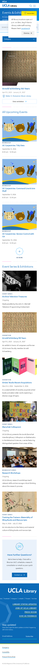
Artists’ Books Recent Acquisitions (17, 382)
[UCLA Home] (4, 1)
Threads (27, 598)
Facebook (7, 598)
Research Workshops (11, 473)
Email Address (7, 636)
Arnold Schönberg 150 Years (14, 338)
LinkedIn (21, 598)
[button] (9, 5)
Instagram (14, 598)
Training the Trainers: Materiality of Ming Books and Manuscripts (17, 518)
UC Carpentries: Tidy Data (13, 145)
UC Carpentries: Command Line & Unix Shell (18, 189)
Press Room (31, 612)
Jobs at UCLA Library (26, 608)
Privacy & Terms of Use (8, 656)
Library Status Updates (25, 604)
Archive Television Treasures (14, 296)
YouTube (34, 598)
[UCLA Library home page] (9, 5)
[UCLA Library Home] (22, 591)
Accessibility (5, 652)
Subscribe (29, 636)
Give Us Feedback (28, 616)
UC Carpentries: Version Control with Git (18, 235)
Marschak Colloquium (11, 427)
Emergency (5, 647)
